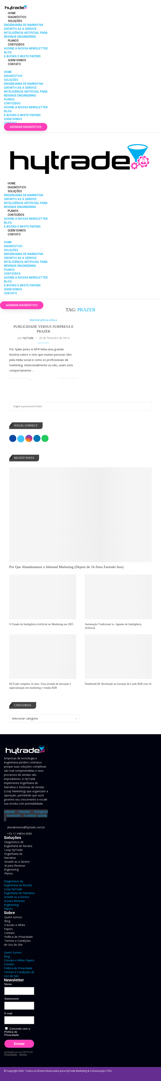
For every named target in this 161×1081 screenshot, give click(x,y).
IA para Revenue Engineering (14, 867)
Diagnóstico (17, 17)
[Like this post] (30, 378)
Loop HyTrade (13, 889)
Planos (13, 40)
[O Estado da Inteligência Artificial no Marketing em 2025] (42, 597)
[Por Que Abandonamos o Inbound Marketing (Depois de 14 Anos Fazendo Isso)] (80, 514)
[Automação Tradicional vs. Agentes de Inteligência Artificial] (118, 597)
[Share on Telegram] (51, 378)
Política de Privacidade (18, 968)
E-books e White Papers (22, 56)
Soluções (15, 21)
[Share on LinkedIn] (43, 378)
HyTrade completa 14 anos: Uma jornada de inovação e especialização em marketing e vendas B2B (40, 685)
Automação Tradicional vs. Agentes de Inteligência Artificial (113, 626)
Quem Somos (17, 60)
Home (12, 13)
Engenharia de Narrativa (23, 25)
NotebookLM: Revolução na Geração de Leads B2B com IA (118, 683)
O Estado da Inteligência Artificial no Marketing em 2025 (41, 624)
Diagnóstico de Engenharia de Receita (18, 844)
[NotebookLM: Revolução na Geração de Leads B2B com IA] (118, 656)
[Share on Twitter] (39, 378)
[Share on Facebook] (35, 378)
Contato (14, 64)
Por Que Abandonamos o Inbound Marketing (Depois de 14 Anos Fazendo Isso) (66, 567)
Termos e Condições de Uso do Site (17, 942)
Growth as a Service (20, 29)
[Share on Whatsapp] (47, 378)
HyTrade (28, 338)
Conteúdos (16, 44)
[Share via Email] (56, 378)
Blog (8, 52)
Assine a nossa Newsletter (26, 48)
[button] (31, 68)
